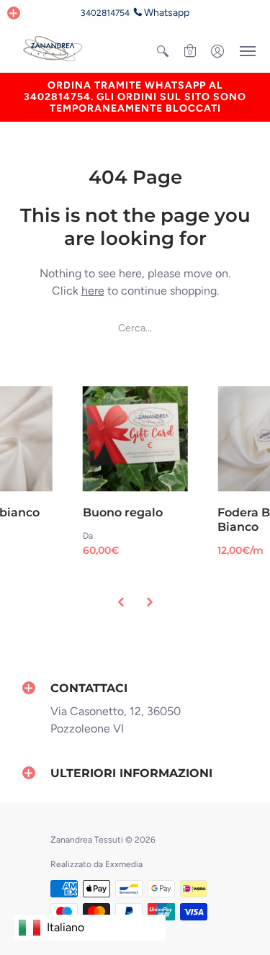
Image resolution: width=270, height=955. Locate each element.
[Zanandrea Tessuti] (54, 49)
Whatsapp (166, 12)
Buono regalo (123, 512)
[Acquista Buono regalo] (135, 439)
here (92, 290)
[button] (13, 12)
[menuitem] (162, 51)
